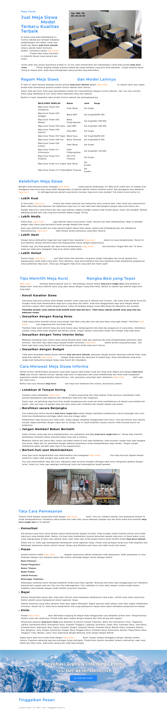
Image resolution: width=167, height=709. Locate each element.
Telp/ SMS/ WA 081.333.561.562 (83, 671)
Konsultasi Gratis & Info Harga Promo (83, 664)
